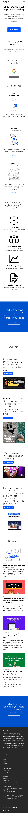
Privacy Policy (7, 768)
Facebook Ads (7, 778)
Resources (6, 596)
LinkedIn (5, 765)
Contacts (5, 763)
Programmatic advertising (10, 782)
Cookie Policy (6, 770)
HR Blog (5, 772)
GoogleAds (6, 780)
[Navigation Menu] (24, 1)
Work (4, 761)
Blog (4, 563)
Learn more (14, 120)
